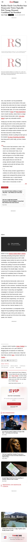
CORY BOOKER (4, 367)
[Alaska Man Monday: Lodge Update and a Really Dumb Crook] (14, 519)
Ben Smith (4, 481)
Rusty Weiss (4, 458)
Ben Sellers (4, 434)
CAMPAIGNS (22, 365)
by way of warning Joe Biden (16, 137)
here (13, 355)
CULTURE (12, 367)
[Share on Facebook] (8, 360)
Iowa (12, 111)
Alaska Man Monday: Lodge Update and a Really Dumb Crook (14, 529)
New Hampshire (20, 111)
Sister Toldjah (4, 15)
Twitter (3, 357)
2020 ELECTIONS (5, 365)
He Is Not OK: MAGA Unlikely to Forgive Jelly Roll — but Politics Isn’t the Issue (13, 432)
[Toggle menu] (2, 2)
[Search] (25, 1)
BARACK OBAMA (14, 365)
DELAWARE (18, 367)
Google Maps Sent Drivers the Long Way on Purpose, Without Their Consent (13, 478)
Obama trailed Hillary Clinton (17, 253)
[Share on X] (2, 360)
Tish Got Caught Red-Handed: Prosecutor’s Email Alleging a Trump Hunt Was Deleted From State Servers (13, 455)
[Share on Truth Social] (5, 360)
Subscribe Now (14, 406)
